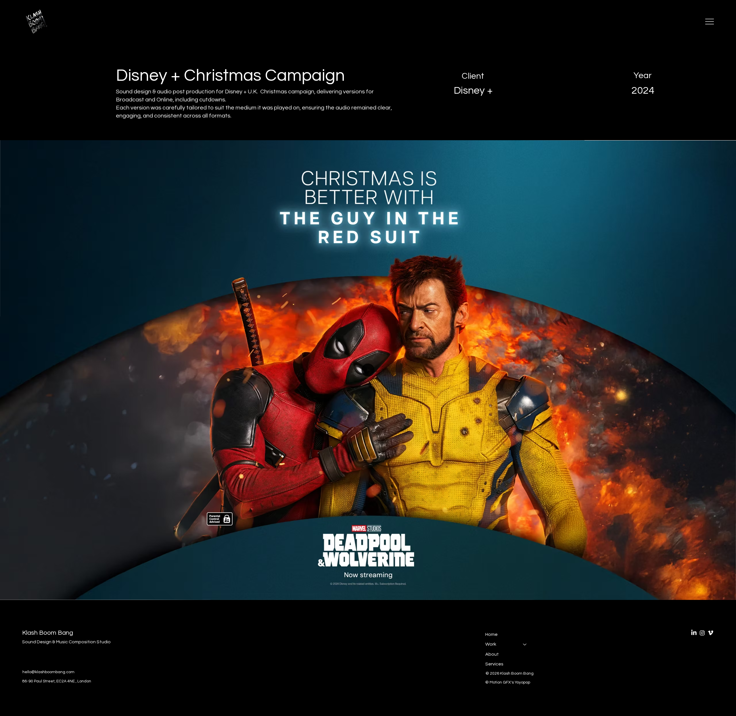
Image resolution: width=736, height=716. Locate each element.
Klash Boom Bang (47, 633)
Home (491, 634)
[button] (725, 593)
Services (494, 664)
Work (490, 644)
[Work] (525, 644)
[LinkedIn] (694, 633)
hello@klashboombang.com (48, 672)
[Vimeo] (710, 633)
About (492, 654)
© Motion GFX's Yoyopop (508, 682)
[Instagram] (702, 633)
